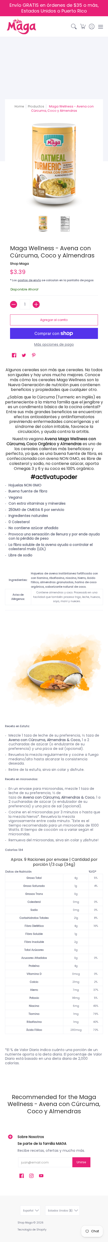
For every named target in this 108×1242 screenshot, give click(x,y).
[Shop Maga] (21, 26)
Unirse (81, 1162)
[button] (82, 26)
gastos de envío (29, 280)
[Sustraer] (13, 304)
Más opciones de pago (54, 344)
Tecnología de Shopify (32, 1230)
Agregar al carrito (54, 320)
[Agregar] (36, 304)
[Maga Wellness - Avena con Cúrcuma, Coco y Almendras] (43, 223)
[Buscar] (74, 26)
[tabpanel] (54, 721)
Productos (36, 106)
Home (19, 106)
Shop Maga (19, 263)
